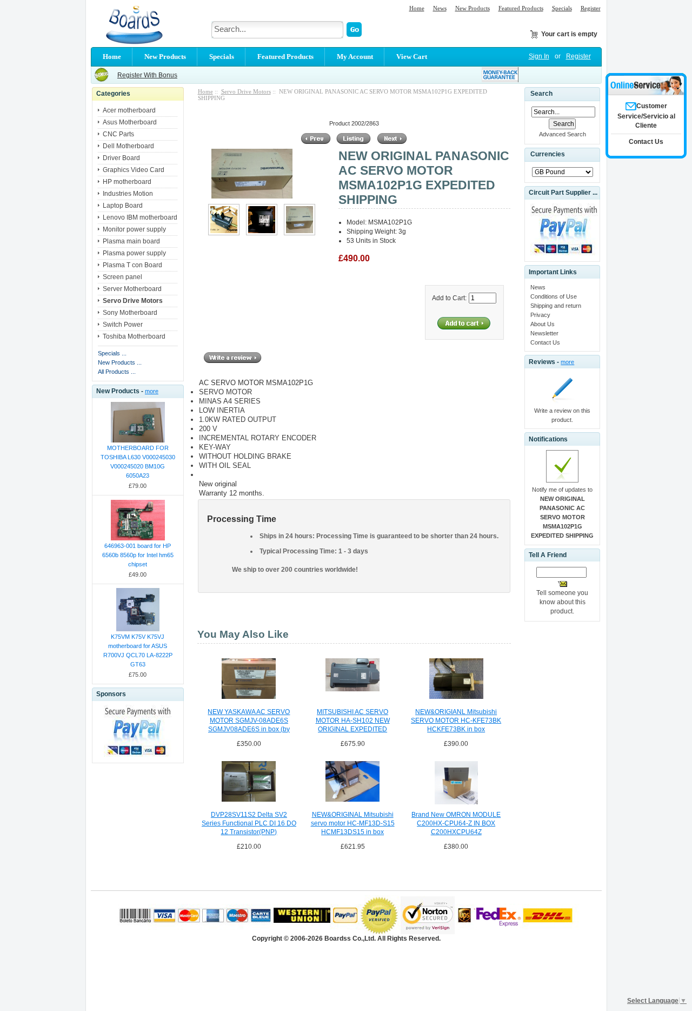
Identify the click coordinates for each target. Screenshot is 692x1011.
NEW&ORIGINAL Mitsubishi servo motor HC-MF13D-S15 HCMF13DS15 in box (353, 823)
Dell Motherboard (128, 146)
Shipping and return (555, 305)
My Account (355, 56)
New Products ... (120, 362)
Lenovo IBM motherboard (140, 217)
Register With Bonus (147, 75)
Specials (562, 8)
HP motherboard (127, 182)
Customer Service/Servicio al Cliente (646, 115)
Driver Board (121, 158)
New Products (472, 8)
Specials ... (112, 353)
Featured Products (520, 8)
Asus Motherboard (130, 122)
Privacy (540, 315)
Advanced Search (562, 134)
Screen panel (122, 277)
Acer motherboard (129, 110)
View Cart (411, 56)
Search (541, 93)
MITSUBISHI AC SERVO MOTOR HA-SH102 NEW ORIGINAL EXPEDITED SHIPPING (353, 721)
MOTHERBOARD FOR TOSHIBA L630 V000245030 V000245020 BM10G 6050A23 (138, 462)
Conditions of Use (553, 296)
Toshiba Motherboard (134, 336)
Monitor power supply (134, 229)
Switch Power (123, 324)
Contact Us (545, 342)
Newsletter (544, 333)
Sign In (539, 56)
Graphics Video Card (133, 170)
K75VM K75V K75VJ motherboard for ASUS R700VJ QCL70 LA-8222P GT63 (137, 650)
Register (591, 8)
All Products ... (117, 371)
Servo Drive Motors (246, 91)
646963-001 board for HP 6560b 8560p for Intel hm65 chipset (138, 555)
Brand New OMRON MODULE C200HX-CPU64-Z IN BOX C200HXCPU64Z (456, 823)
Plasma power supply (134, 253)
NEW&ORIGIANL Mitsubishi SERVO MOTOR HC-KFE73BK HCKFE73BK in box (456, 720)
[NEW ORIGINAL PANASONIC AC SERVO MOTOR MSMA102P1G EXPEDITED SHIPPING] (224, 233)
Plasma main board (131, 241)
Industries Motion (128, 193)
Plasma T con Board (132, 265)
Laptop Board (123, 205)
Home (416, 8)
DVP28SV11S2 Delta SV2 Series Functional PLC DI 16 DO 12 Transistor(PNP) (249, 823)
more (151, 391)
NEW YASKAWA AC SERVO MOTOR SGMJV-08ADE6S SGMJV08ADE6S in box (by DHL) (249, 721)
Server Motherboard (132, 289)
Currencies (547, 154)
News (440, 8)
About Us (542, 324)
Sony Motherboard (130, 312)
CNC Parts (118, 134)
